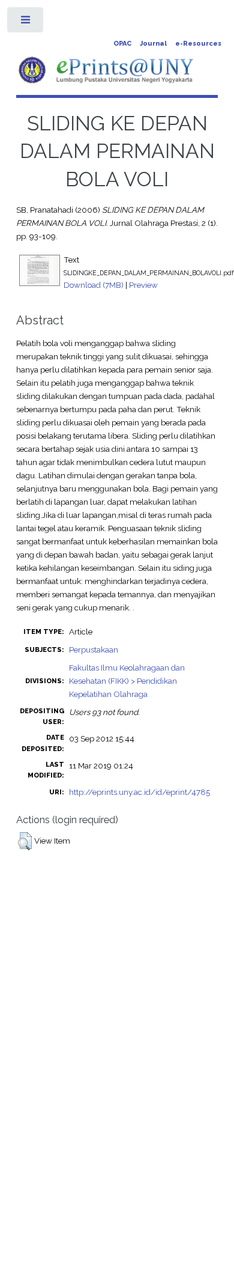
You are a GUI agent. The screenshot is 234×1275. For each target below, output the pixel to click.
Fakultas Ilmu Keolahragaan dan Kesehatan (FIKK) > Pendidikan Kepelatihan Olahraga (127, 681)
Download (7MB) (94, 285)
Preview (143, 285)
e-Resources (198, 43)
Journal (153, 43)
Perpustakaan (93, 649)
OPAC (122, 43)
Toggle (26, 22)
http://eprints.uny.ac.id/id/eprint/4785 (139, 792)
